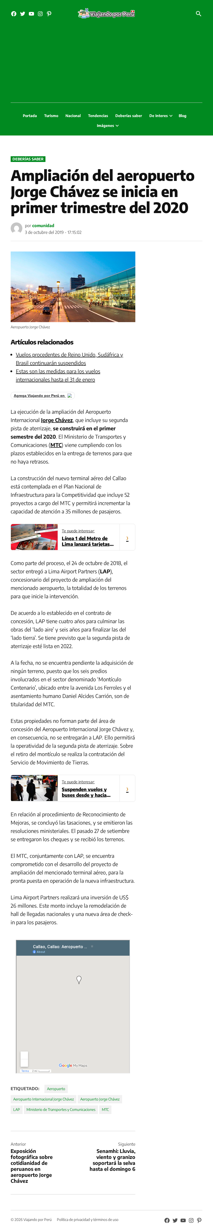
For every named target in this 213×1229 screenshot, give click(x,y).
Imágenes (105, 125)
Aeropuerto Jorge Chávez (99, 1099)
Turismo (51, 115)
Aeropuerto (56, 1089)
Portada (30, 115)
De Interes (158, 115)
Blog (183, 115)
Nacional (73, 115)
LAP (16, 1109)
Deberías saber (128, 115)
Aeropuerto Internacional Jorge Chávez (43, 1099)
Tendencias (98, 115)
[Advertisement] (106, 63)
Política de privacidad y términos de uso (87, 1219)
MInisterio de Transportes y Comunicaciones (60, 1109)
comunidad (43, 225)
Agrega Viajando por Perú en (40, 395)
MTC (105, 1109)
